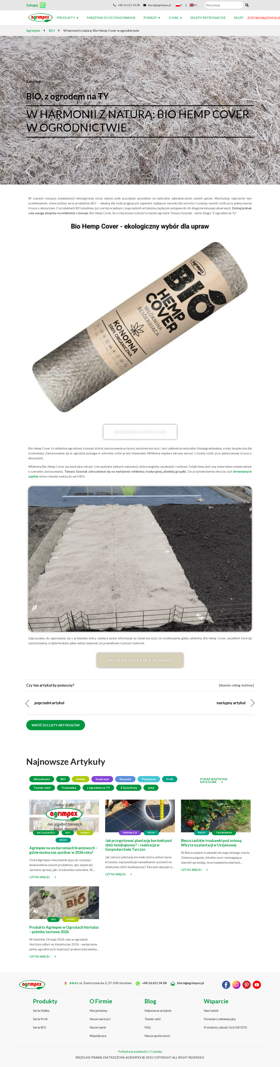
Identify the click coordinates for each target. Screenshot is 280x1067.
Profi (169, 779)
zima (151, 787)
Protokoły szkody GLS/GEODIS (225, 1027)
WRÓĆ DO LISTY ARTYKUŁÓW (56, 725)
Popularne (149, 779)
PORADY (150, 17)
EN (195, 5)
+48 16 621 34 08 (154, 983)
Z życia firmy (129, 787)
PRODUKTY (66, 17)
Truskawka (68, 787)
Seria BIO (39, 1027)
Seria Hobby (41, 1010)
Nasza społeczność (157, 1036)
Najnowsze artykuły (158, 1010)
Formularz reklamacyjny (220, 1019)
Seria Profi (40, 1019)
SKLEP (238, 17)
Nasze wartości (100, 1019)
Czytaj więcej (39, 877)
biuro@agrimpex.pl (190, 983)
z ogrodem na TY (98, 787)
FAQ (148, 1027)
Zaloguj (32, 5)
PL (181, 5)
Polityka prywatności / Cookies (140, 1051)
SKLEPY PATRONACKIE (208, 17)
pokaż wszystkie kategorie (214, 780)
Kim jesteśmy (98, 1010)
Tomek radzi (42, 787)
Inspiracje (102, 779)
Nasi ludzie (211, 1010)
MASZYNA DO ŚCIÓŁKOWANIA (111, 17)
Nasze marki (98, 1027)
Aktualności (42, 779)
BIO (63, 779)
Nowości (125, 779)
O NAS (174, 17)
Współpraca (98, 1036)
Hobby (80, 779)
